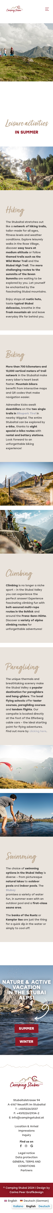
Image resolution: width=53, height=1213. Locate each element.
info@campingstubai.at (28, 1117)
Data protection (26, 1157)
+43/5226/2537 (28, 1108)
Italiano (18, 1206)
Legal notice (26, 1153)
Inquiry (26, 1135)
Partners (26, 1170)
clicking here (37, 731)
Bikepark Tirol (26, 413)
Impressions (26, 1130)
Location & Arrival (26, 1126)
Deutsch (44, 1206)
